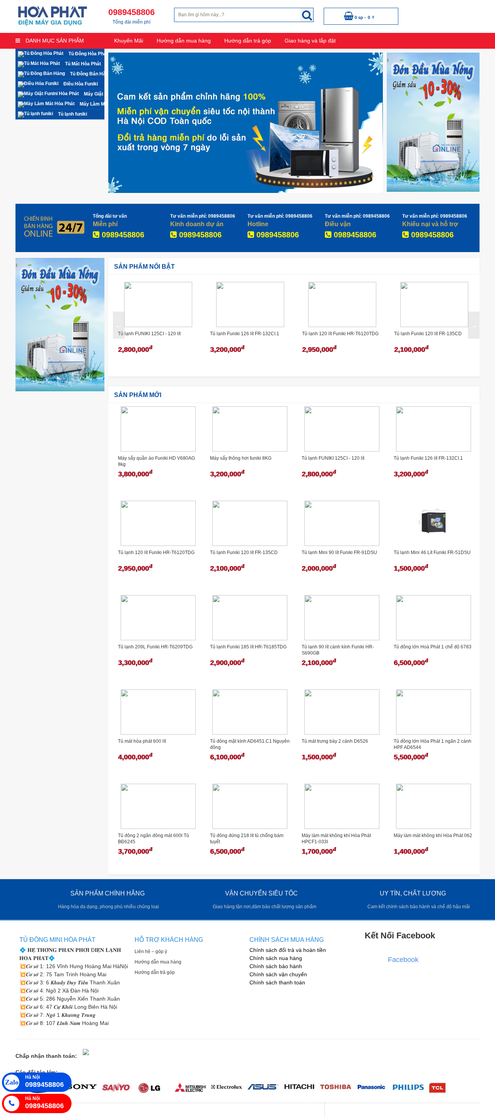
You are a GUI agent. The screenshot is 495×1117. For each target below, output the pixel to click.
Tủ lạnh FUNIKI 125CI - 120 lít (149, 333)
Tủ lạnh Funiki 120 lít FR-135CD (428, 333)
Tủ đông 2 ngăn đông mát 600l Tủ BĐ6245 (153, 838)
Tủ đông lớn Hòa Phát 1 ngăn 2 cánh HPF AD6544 (432, 744)
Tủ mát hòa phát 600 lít (142, 741)
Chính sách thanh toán (277, 982)
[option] (158, 325)
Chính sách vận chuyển (278, 974)
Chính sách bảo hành (275, 966)
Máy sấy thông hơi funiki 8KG (240, 458)
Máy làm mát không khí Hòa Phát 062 (433, 835)
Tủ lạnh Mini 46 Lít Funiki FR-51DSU (432, 552)
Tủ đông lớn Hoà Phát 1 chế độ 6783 (432, 647)
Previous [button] (119, 325)
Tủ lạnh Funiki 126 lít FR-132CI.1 (244, 333)
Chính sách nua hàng (275, 958)
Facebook (403, 960)
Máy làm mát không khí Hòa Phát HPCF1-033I (336, 838)
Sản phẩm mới (137, 395)
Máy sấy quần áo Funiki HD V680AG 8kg (156, 461)
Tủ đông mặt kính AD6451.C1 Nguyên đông (250, 744)
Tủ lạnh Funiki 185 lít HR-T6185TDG (248, 647)
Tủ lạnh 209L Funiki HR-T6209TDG (155, 647)
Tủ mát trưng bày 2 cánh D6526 (335, 741)
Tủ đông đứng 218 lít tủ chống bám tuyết (246, 838)
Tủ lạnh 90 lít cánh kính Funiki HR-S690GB (338, 650)
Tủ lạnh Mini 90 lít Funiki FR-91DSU (339, 552)
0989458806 (121, 234)
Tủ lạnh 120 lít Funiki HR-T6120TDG (340, 333)
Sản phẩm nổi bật (144, 266)
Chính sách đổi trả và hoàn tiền (287, 950)
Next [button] (474, 325)
